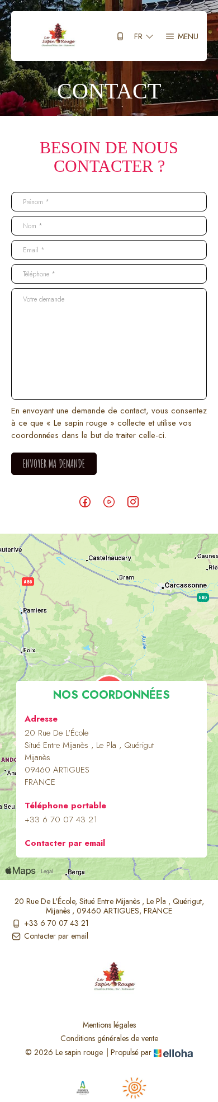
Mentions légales (109, 1025)
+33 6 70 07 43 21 (56, 924)
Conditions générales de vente (109, 1038)
